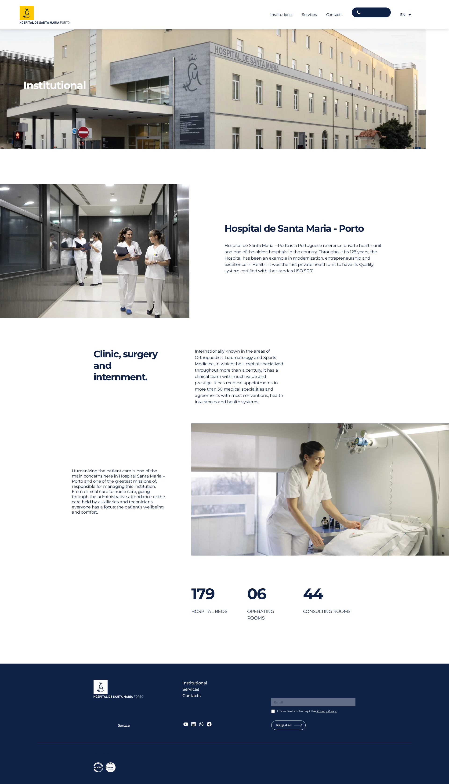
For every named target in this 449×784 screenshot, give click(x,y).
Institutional (281, 14)
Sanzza (124, 725)
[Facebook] (209, 724)
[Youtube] (185, 724)
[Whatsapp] (201, 724)
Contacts (334, 14)
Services (309, 14)
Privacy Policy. (326, 711)
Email (276, 695)
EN (403, 14)
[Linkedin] (193, 724)
